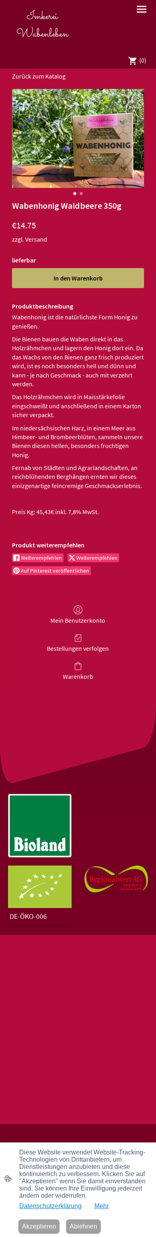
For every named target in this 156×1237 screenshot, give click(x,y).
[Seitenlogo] (42, 45)
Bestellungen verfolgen (78, 648)
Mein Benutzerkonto (77, 620)
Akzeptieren (39, 1226)
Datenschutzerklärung (50, 1206)
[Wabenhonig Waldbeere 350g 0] (78, 138)
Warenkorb (78, 676)
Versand (36, 239)
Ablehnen (83, 1226)
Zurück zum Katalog (39, 76)
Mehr (101, 1206)
